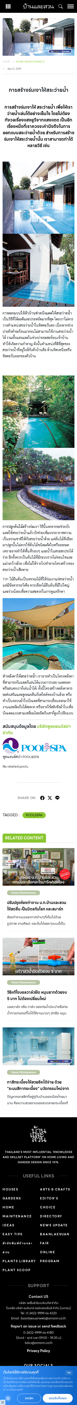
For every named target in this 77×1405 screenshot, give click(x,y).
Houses (10, 1189)
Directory (51, 1216)
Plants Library (19, 1261)
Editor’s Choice (49, 1203)
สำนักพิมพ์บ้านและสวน (18, 1248)
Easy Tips (13, 1234)
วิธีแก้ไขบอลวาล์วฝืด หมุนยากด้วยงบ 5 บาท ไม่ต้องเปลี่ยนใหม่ (37, 995)
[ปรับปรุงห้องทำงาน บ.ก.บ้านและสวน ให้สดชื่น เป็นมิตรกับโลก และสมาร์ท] (38, 867)
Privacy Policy (38, 1351)
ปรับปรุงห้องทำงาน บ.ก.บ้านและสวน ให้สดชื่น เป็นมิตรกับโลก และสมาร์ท (36, 906)
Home (7, 62)
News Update (54, 1225)
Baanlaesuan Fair (55, 1239)
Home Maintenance (30, 62)
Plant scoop (17, 1270)
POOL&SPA (34, 815)
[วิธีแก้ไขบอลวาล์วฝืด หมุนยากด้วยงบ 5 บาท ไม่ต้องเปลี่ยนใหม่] (38, 956)
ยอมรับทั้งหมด (58, 1398)
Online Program (50, 1256)
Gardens (12, 1198)
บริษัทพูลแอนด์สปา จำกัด (37, 729)
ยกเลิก (29, 1398)
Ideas (9, 1225)
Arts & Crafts (55, 1189)
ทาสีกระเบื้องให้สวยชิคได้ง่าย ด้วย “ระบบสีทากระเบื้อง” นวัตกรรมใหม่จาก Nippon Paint (38, 1088)
